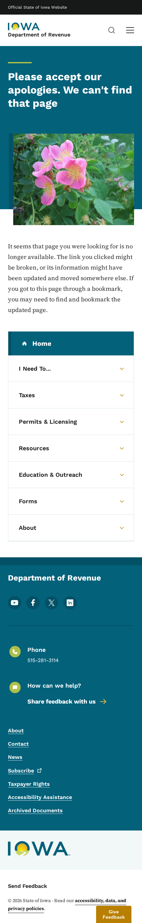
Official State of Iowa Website (37, 7)
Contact (18, 744)
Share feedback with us (61, 701)
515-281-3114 (43, 660)
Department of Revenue (39, 34)
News (15, 757)
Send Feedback (27, 886)
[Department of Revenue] (24, 27)
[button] (113, 914)
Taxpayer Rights (29, 784)
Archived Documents (35, 810)
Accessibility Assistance (40, 797)
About (16, 730)
